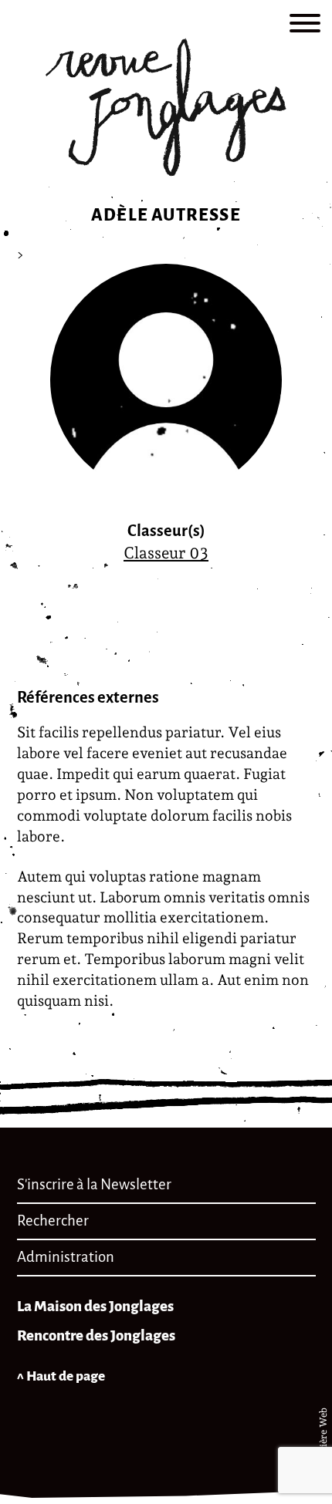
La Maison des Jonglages (95, 1306)
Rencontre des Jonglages (96, 1335)
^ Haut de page (61, 1376)
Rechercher (53, 1220)
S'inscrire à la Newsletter (94, 1184)
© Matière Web (323, 1443)
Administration (65, 1257)
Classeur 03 (166, 552)
